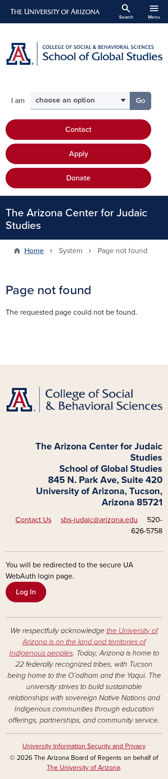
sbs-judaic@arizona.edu (99, 519)
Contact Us (33, 519)
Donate (78, 178)
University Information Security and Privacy (84, 746)
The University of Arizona (83, 768)
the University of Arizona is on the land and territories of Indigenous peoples (83, 642)
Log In (26, 592)
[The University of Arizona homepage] (54, 11)
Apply (78, 154)
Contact (78, 129)
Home (34, 250)
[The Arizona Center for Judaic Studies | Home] (84, 54)
